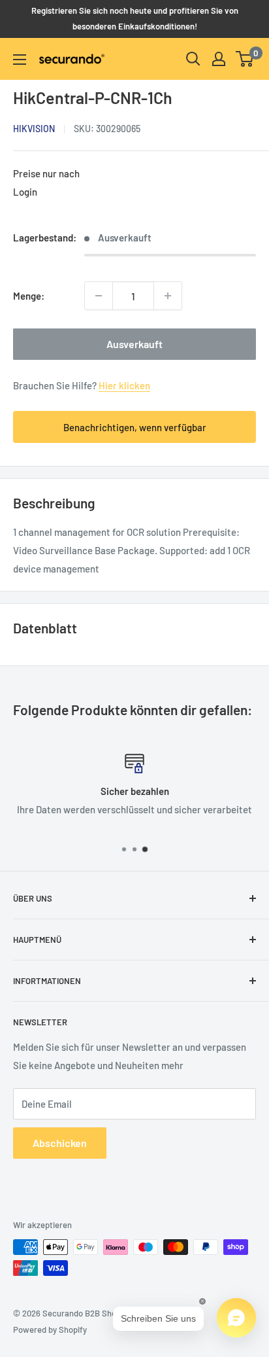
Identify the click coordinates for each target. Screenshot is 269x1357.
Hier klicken (124, 385)
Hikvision (34, 128)
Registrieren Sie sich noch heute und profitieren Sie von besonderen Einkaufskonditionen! (134, 18)
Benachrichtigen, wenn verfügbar (134, 427)
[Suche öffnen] (193, 59)
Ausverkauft (134, 344)
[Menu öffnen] (19, 59)
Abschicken (60, 1143)
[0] (245, 59)
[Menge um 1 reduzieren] (98, 295)
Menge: (28, 296)
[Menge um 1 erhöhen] (168, 295)
